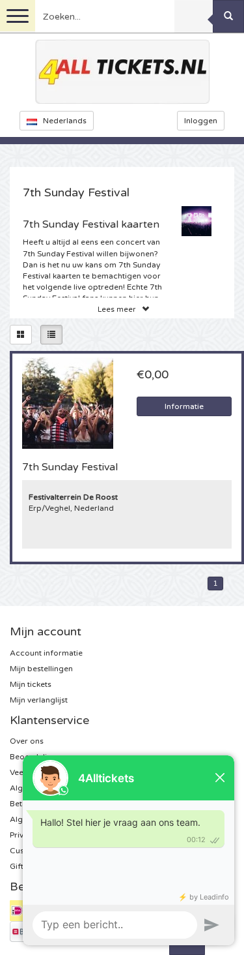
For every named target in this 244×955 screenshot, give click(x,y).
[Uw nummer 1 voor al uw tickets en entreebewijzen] (122, 71)
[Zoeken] (228, 16)
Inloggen (200, 120)
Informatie (184, 406)
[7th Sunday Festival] (67, 402)
